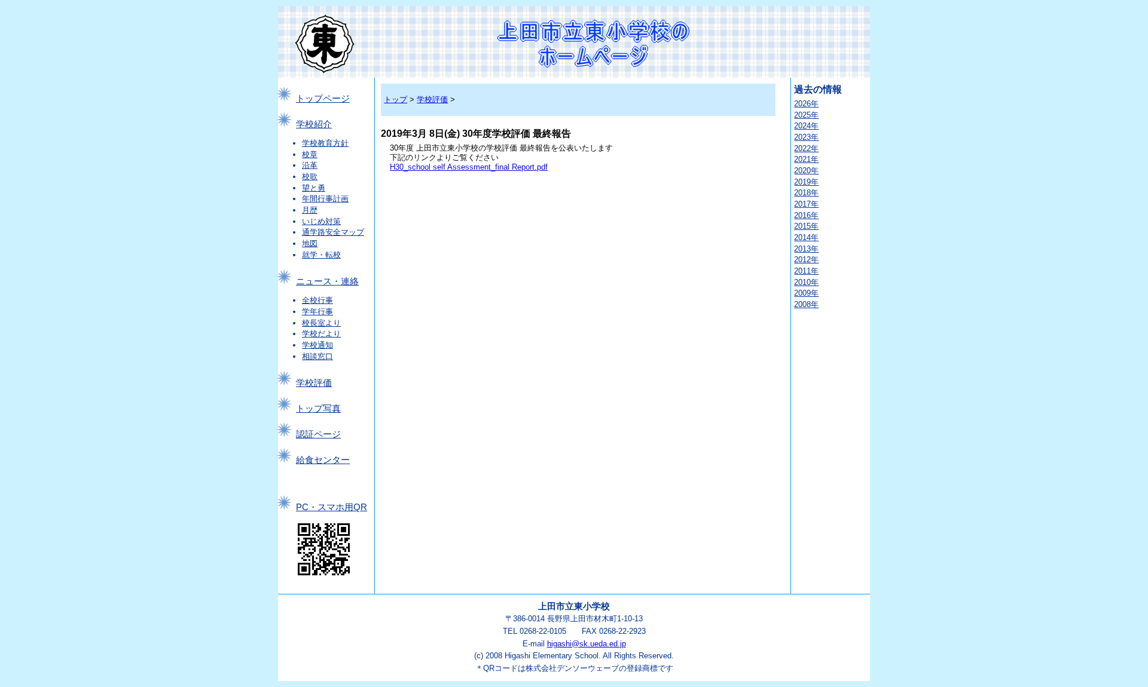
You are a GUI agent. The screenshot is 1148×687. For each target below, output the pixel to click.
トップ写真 (318, 408)
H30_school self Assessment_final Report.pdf (469, 166)
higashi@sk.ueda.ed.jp (586, 643)
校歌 (309, 176)
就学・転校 (321, 254)
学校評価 (314, 383)
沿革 (309, 165)
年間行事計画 (325, 198)
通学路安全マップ (333, 232)
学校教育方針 (325, 143)
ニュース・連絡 (327, 281)
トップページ (323, 98)
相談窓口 (317, 356)
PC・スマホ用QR (331, 507)
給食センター (323, 460)
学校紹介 (314, 124)
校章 (309, 154)
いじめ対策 (321, 221)
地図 (309, 243)
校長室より (321, 322)
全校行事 (317, 300)
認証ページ (318, 434)
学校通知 (317, 345)
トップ (395, 99)
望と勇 (313, 187)
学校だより (321, 333)
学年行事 (317, 311)
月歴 (309, 210)
